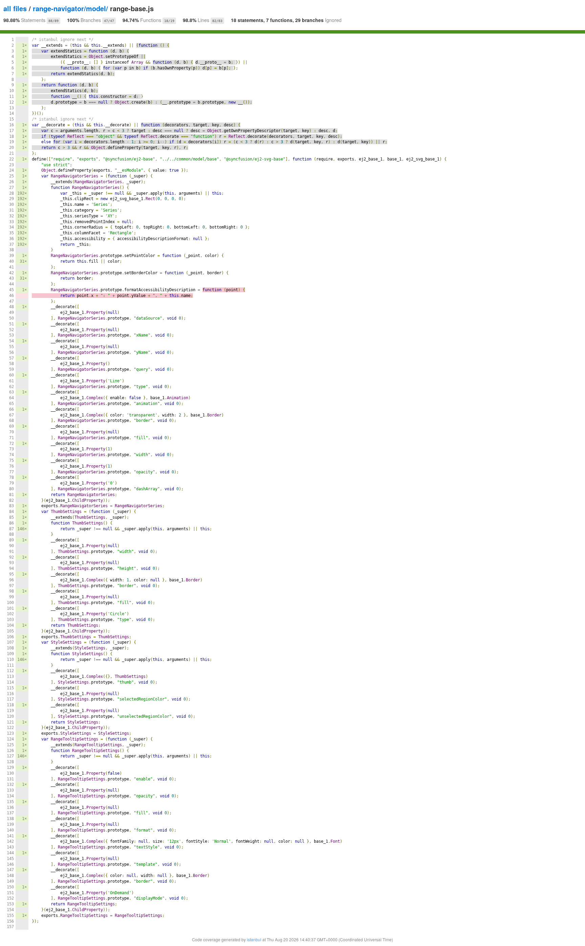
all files (15, 8)
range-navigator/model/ (70, 8)
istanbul (254, 939)
